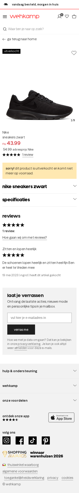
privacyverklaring (29, 344)
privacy (52, 478)
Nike (5, 132)
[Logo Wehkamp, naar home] (23, 16)
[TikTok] (33, 440)
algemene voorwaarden (20, 471)
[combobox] (39, 29)
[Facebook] (20, 440)
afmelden (20, 348)
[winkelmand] (74, 17)
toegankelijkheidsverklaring (24, 478)
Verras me (21, 330)
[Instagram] (6, 440)
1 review (27, 155)
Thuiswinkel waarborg (23, 465)
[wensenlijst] (68, 17)
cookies (67, 478)
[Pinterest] (46, 440)
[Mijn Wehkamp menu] (60, 17)
